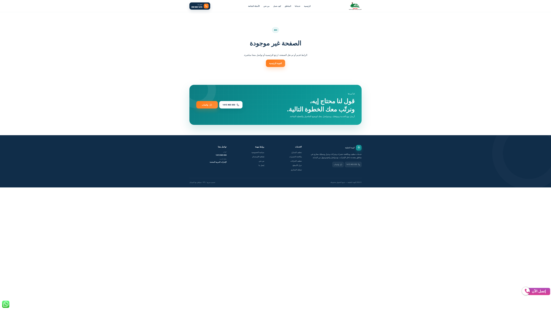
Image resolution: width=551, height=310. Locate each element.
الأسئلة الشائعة (254, 6)
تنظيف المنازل (296, 152)
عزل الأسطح (297, 165)
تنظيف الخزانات (296, 161)
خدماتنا (297, 6)
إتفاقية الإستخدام (258, 156)
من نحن (266, 6)
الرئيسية (307, 6)
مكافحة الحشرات (295, 156)
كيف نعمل (277, 6)
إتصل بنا (261, 165)
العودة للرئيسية (275, 63)
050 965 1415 (351, 164)
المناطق (288, 6)
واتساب (336, 164)
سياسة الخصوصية (258, 152)
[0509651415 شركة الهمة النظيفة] (355, 6)
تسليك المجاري (296, 169)
